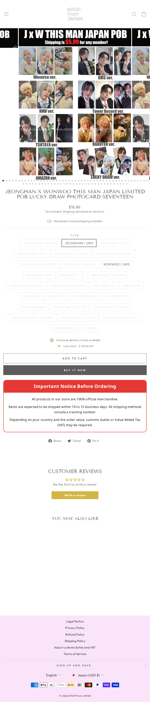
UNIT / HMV (31, 296)
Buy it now (75, 370)
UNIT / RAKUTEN (115, 296)
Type (75, 235)
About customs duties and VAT (75, 647)
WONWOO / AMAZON (68, 285)
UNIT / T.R (55, 296)
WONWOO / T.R (72, 275)
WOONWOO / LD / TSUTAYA (75, 328)
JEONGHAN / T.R (114, 243)
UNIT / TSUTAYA (83, 296)
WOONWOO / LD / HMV (120, 317)
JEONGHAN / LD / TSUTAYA (32, 317)
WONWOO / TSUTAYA (108, 275)
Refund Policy (74, 634)
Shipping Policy (75, 641)
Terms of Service (75, 654)
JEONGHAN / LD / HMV (112, 307)
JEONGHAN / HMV (32, 254)
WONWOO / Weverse (80, 264)
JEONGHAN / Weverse (40, 243)
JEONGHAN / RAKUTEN (114, 254)
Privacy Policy (75, 628)
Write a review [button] (75, 495)
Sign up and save (74, 665)
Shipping (68, 211)
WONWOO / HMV (39, 275)
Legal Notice (75, 621)
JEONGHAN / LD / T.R (69, 307)
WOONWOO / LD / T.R (78, 317)
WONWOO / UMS (116, 264)
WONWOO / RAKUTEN (27, 285)
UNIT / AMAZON (32, 307)
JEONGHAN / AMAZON (38, 264)
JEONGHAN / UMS (79, 243)
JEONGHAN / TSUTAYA (71, 254)
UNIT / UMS (131, 285)
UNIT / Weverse (104, 285)
